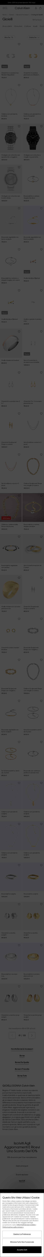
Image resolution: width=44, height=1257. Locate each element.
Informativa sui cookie (26, 1225)
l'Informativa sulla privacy (12, 1227)
